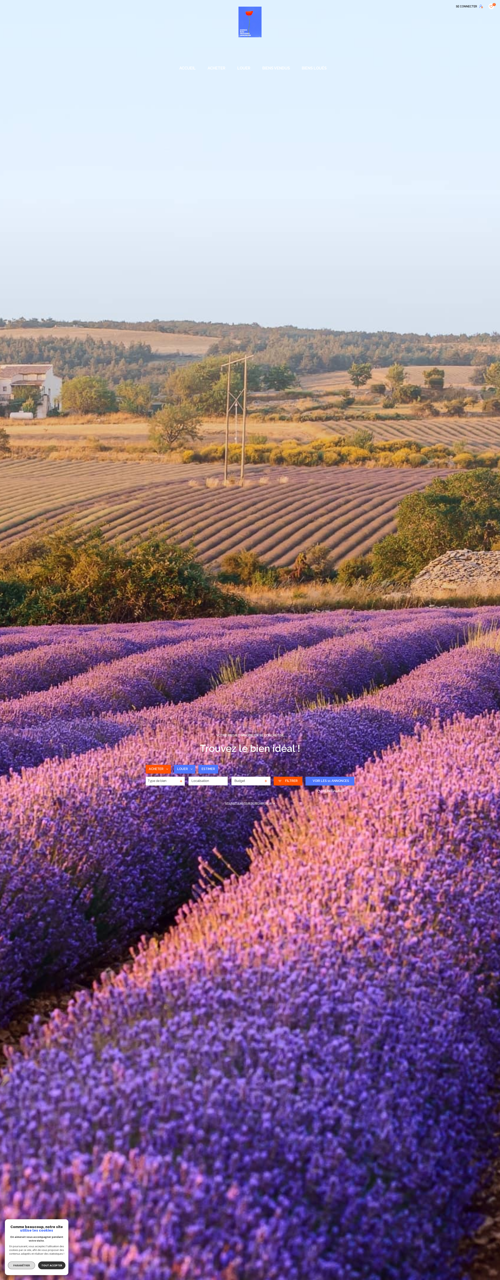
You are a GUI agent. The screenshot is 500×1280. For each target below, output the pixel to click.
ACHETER (216, 68)
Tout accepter (51, 1265)
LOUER (243, 68)
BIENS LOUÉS (314, 68)
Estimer (208, 769)
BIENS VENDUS (276, 68)
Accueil (187, 68)
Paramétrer (21, 1265)
